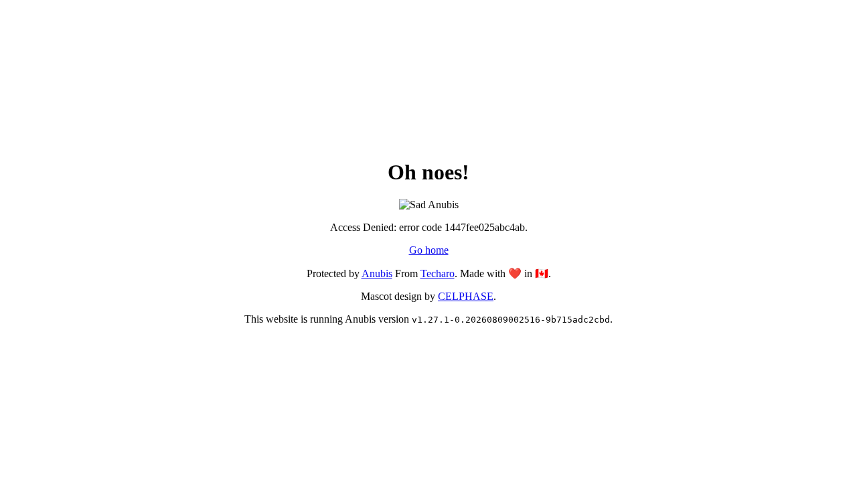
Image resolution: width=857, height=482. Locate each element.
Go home (429, 250)
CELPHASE (465, 296)
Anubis (377, 273)
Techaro (437, 273)
